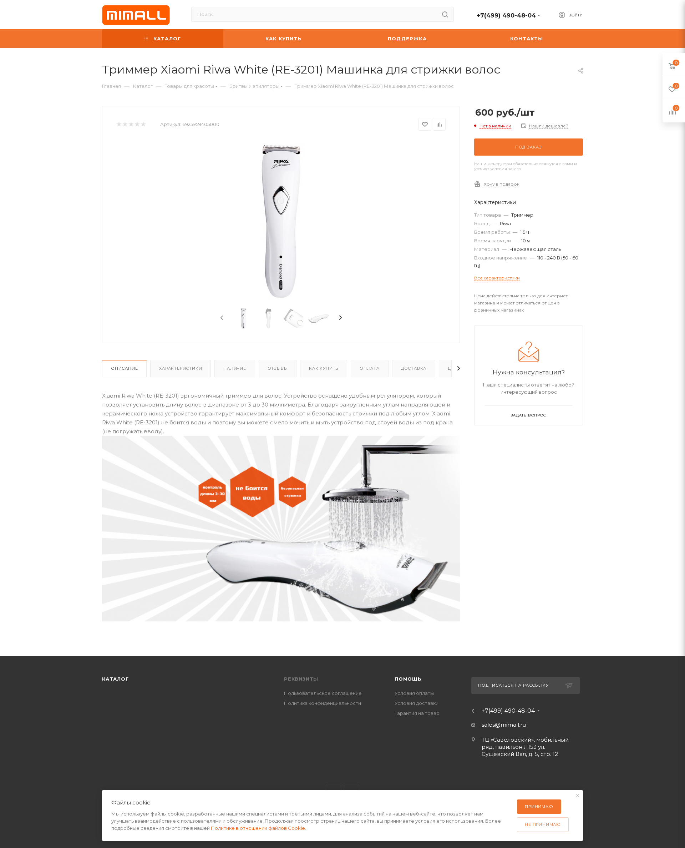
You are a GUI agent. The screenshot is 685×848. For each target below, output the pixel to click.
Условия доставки (416, 703)
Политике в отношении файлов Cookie (258, 828)
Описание (124, 368)
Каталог (115, 679)
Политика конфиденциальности (322, 703)
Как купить (323, 368)
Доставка (413, 368)
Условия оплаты (414, 693)
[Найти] (445, 14)
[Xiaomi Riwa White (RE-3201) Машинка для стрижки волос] (281, 220)
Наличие (234, 368)
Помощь (408, 679)
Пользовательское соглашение (323, 693)
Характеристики (180, 368)
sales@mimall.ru (504, 724)
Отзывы (278, 368)
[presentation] (221, 318)
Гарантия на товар (417, 713)
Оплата (370, 368)
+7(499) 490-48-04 (506, 15)
